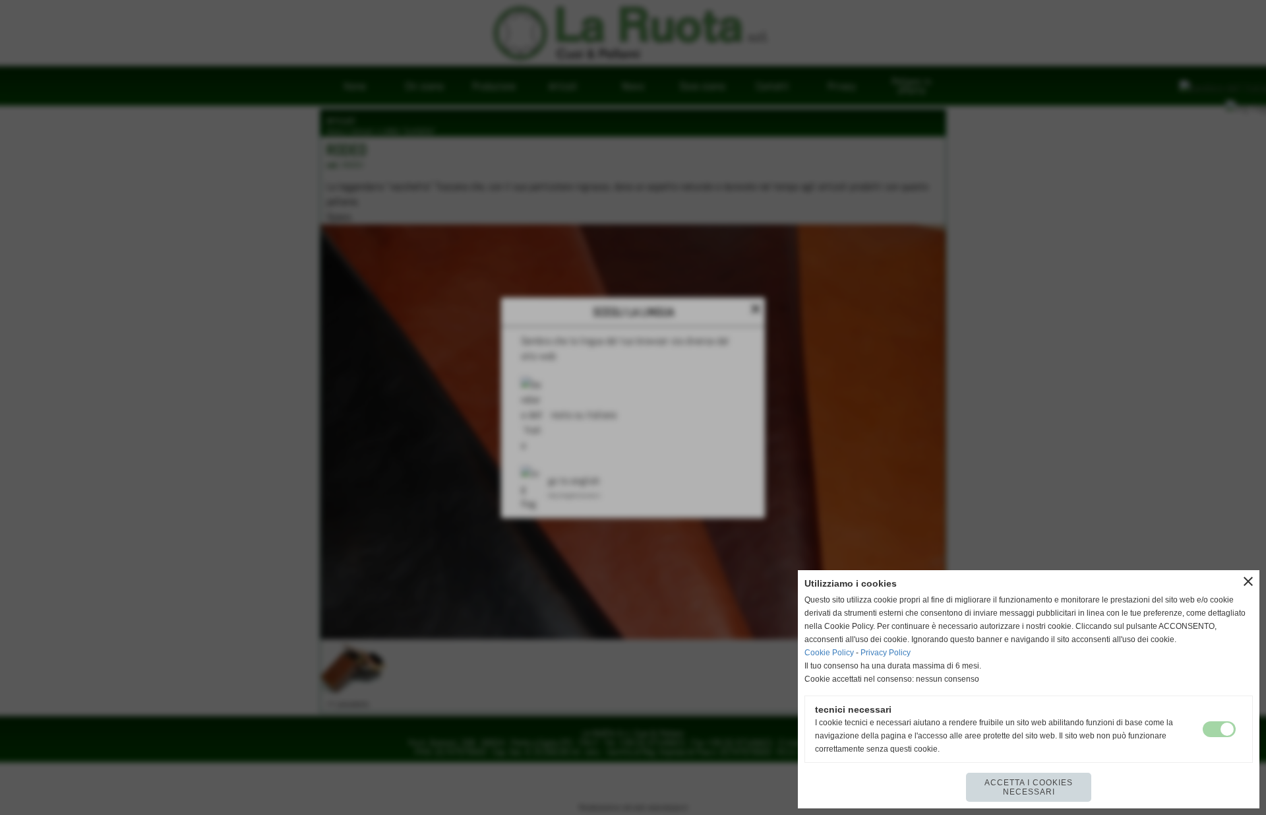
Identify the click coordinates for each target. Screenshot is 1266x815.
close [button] (1248, 581)
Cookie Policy (829, 652)
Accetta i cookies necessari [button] (1028, 787)
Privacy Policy (885, 652)
